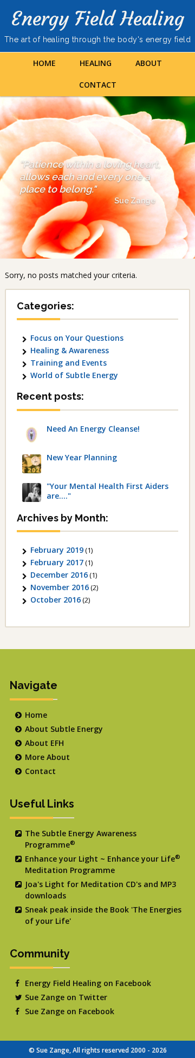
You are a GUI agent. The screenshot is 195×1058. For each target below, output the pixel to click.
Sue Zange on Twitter (66, 997)
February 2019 (56, 550)
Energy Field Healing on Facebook (88, 983)
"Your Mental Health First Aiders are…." (107, 491)
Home (44, 63)
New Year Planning (82, 457)
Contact (97, 85)
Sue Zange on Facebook (69, 1011)
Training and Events (68, 363)
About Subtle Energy (64, 729)
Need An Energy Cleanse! (93, 429)
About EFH (44, 743)
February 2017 (56, 562)
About (148, 63)
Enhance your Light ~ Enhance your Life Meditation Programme (102, 864)
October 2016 (55, 599)
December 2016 (59, 575)
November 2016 (59, 587)
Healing (96, 63)
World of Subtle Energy (74, 375)
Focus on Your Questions (76, 338)
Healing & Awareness (69, 350)
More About (47, 757)
